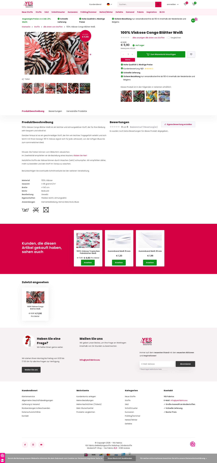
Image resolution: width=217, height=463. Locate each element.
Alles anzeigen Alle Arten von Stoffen (148, 37)
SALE (46, 12)
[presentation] (23, 54)
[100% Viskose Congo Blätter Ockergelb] (151, 96)
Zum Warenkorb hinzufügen (163, 54)
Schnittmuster (58, 12)
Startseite (26, 26)
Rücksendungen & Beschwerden (36, 408)
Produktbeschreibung (33, 111)
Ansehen (88, 262)
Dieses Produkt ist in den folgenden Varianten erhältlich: (146, 87)
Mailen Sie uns (31, 369)
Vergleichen (176, 37)
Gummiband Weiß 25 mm (150, 251)
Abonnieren (185, 364)
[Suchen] (158, 4)
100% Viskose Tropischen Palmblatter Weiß (88, 252)
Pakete (140, 12)
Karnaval (130, 12)
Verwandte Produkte (76, 111)
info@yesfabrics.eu (90, 359)
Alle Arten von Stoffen (53, 26)
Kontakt (25, 416)
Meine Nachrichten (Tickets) (89, 404)
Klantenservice (28, 396)
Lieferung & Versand (31, 404)
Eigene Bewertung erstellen (179, 124)
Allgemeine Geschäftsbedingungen (37, 400)
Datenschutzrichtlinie (31, 412)
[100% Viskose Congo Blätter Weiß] (126, 96)
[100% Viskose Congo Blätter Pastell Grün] (164, 96)
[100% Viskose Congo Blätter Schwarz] (139, 96)
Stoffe (39, 12)
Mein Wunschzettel (84, 408)
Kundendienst (95, 4)
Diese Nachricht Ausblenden (120, 458)
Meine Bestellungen (85, 400)
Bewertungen (55, 111)
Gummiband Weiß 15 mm (119, 251)
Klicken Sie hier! (80, 155)
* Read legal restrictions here (151, 369)
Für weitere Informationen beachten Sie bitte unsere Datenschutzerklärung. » (173, 458)
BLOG (162, 12)
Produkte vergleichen (85, 412)
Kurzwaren (73, 12)
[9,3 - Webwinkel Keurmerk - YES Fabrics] (192, 444)
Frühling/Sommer (88, 12)
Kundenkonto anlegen (86, 396)
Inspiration (152, 12)
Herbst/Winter (106, 12)
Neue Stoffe (27, 12)
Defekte (119, 12)
